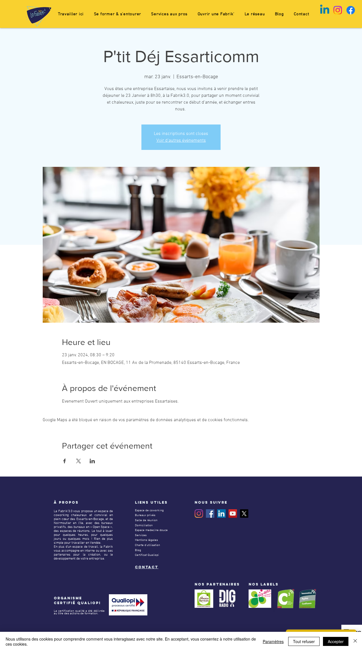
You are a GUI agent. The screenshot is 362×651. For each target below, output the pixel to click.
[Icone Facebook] (350, 10)
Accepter (336, 641)
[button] (117, 14)
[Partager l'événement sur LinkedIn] (92, 461)
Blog (138, 550)
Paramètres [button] (273, 641)
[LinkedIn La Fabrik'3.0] (221, 513)
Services (140, 535)
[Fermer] (355, 641)
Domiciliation (144, 525)
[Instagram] (199, 513)
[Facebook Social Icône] (210, 513)
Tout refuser (304, 641)
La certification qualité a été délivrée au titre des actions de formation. (79, 612)
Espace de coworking (149, 510)
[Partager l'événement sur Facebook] (64, 461)
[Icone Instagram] (337, 10)
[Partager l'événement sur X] (78, 461)
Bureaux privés (145, 515)
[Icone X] (244, 513)
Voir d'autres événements (181, 140)
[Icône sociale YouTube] (233, 513)
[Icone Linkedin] (324, 10)
